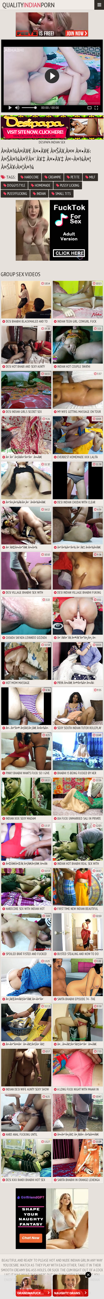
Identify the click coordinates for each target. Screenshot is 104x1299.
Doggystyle (16, 185)
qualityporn (28, 4)
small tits (63, 193)
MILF (92, 177)
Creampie (54, 177)
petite (75, 177)
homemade (42, 185)
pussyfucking (17, 193)
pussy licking (69, 185)
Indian (41, 193)
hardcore (31, 177)
